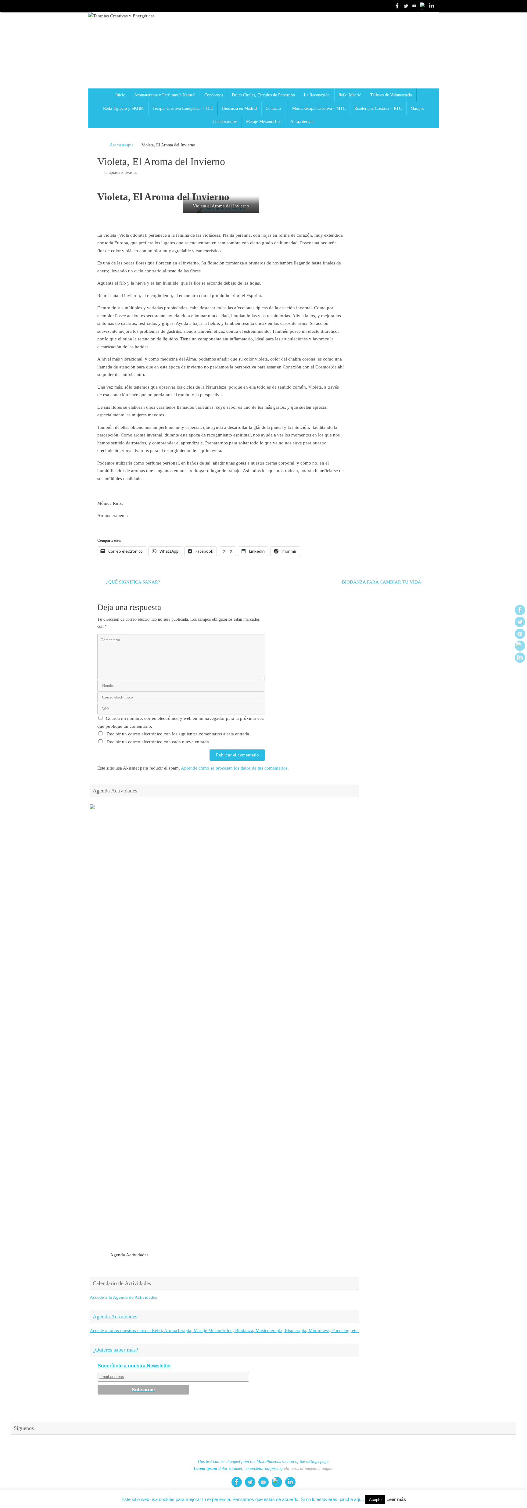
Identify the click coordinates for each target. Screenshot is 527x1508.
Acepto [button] (375, 1499)
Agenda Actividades (115, 1316)
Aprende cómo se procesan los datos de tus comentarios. (235, 768)
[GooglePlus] (423, 6)
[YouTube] (414, 6)
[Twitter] (406, 6)
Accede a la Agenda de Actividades (123, 1297)
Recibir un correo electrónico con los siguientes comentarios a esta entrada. (178, 733)
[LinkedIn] (431, 6)
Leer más (396, 1499)
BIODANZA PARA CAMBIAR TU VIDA (382, 582)
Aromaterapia (121, 145)
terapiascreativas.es (120, 172)
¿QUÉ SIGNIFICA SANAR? (132, 582)
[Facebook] (397, 6)
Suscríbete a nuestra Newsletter (134, 1365)
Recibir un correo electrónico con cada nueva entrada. (158, 741)
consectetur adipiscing (264, 1468)
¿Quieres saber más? (115, 1350)
